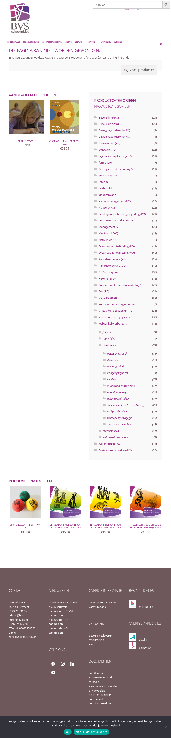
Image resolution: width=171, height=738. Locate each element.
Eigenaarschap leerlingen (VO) (117, 156)
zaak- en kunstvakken (119, 424)
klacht (92, 644)
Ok (68, 731)
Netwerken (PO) (108, 240)
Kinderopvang (13, 42)
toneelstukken (111, 431)
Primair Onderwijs (31, 42)
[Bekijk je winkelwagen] (158, 42)
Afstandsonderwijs (73, 42)
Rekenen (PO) (107, 278)
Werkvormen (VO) (110, 444)
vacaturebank (97, 607)
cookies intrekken (100, 703)
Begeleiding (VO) (109, 124)
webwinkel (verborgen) (113, 323)
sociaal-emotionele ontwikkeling (125, 405)
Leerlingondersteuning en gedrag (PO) (122, 214)
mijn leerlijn (146, 606)
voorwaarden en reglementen (117, 304)
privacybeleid (97, 690)
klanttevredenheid (100, 677)
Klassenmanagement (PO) (115, 201)
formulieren (106, 162)
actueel (91, 42)
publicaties (109, 345)
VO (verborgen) (108, 298)
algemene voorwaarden (103, 686)
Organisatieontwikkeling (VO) (117, 253)
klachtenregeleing (100, 695)
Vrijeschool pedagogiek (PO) (116, 310)
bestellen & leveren (100, 635)
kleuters (111, 379)
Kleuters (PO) (107, 207)
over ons (118, 42)
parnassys (145, 648)
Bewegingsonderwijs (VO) (114, 137)
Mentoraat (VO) (108, 233)
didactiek (112, 360)
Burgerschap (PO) (109, 143)
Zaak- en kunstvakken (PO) (115, 450)
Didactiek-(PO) (107, 149)
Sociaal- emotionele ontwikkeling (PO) (122, 285)
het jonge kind (115, 366)
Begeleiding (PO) (109, 117)
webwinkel (106, 42)
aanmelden (56, 615)
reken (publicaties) (118, 398)
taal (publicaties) (117, 411)
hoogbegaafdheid (117, 373)
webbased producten (115, 437)
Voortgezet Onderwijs (52, 42)
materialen (109, 338)
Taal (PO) (104, 291)
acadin (143, 639)
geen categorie (108, 175)
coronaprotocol (98, 699)
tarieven (94, 682)
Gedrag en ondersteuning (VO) (117, 169)
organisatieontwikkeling (121, 385)
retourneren (96, 640)
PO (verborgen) (108, 272)
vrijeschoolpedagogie (119, 418)
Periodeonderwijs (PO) (112, 259)
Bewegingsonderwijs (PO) (114, 130)
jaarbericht (105, 188)
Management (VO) (110, 227)
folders (107, 332)
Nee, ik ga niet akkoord (91, 731)
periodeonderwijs (117, 392)
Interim (103, 182)
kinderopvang (107, 195)
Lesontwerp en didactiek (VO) (117, 220)
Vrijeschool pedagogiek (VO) (116, 317)
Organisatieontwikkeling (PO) (117, 246)
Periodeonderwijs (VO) (112, 265)
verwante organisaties (102, 602)
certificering (96, 673)
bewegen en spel (117, 353)
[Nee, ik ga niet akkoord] (166, 727)
